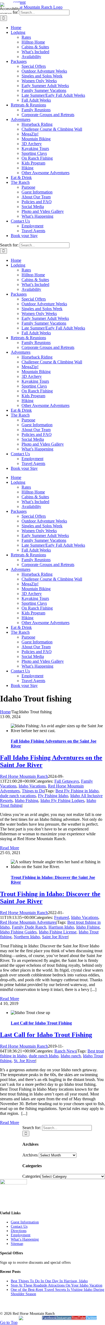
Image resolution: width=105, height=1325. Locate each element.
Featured (61, 917)
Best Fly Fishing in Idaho (77, 791)
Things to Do (33, 791)
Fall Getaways (66, 781)
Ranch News (65, 1051)
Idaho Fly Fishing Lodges (62, 800)
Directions (18, 1231)
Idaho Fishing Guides (18, 932)
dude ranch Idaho (43, 1056)
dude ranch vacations (18, 795)
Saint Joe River (55, 936)
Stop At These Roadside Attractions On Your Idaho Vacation (56, 1285)
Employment (20, 1235)
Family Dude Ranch (29, 927)
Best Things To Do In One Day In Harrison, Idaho (49, 1281)
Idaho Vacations (32, 786)
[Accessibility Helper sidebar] (6, 6)
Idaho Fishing (26, 800)
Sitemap (17, 1244)
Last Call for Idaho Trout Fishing (41, 1023)
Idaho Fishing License (57, 932)
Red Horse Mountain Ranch (24, 776)
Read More (9, 848)
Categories (31, 1176)
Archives (30, 1155)
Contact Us (19, 1226)
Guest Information (25, 1222)
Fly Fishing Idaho (53, 795)
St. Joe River (25, 1060)
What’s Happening (25, 1239)
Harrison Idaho (61, 927)
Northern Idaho (27, 936)
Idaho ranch (71, 1056)
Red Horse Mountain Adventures (28, 922)
